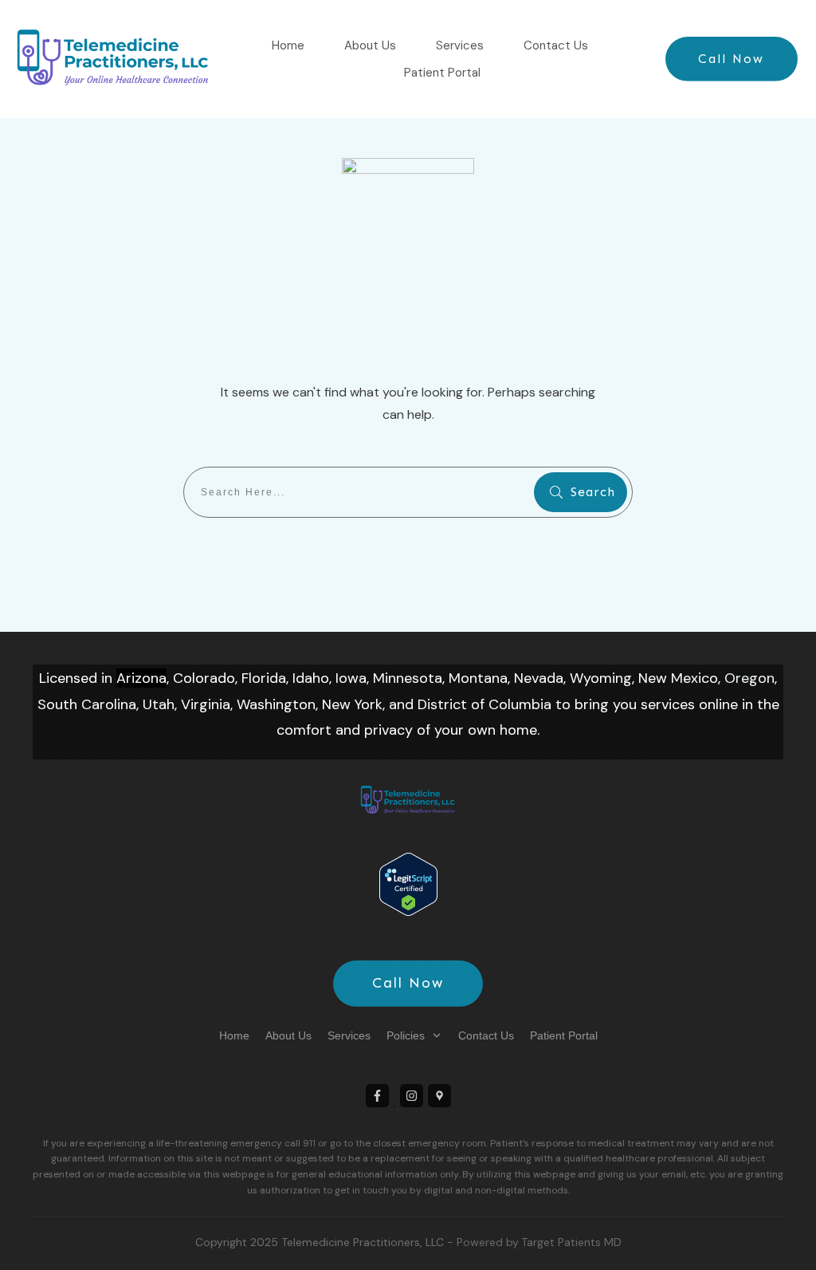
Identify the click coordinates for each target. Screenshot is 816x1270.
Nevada (538, 678)
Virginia (205, 704)
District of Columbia (484, 704)
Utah (159, 704)
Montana (478, 678)
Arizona (141, 678)
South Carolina (86, 704)
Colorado (204, 678)
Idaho (310, 678)
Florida (263, 678)
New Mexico (678, 678)
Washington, (277, 704)
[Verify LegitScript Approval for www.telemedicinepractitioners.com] (408, 883)
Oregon (749, 678)
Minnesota (407, 678)
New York (352, 704)
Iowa (351, 678)
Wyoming (601, 678)
